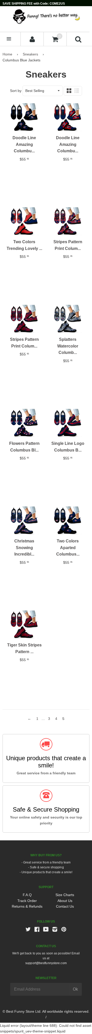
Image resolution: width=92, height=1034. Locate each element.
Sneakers (30, 54)
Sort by (15, 91)
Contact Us (65, 906)
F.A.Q (27, 895)
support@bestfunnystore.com (46, 963)
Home (7, 54)
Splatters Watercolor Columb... (67, 346)
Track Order (27, 901)
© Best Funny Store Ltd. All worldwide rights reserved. (46, 1011)
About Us (64, 901)
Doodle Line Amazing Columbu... (24, 144)
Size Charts (64, 895)
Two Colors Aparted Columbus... (67, 547)
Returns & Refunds (27, 906)
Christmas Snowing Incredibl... (24, 547)
